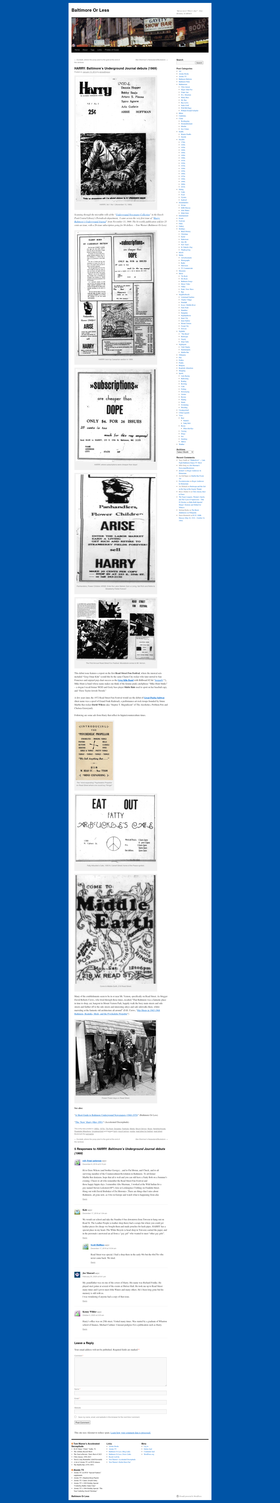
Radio (183, 263)
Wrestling (184, 407)
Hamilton (184, 310)
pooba (132, 1131)
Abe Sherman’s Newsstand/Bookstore (151, 59)
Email (77, 1398)
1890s (183, 155)
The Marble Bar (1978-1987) (84, 1464)
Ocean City (185, 326)
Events (181, 218)
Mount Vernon (141, 1128)
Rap (182, 292)
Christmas (184, 234)
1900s (183, 158)
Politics (181, 360)
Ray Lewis (184, 102)
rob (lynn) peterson (92, 1160)
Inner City (184, 318)
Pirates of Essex (112, 49)
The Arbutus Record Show (83, 1451)
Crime (181, 118)
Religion (182, 365)
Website (77, 1407)
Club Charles (185, 347)
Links (99, 49)
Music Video (185, 284)
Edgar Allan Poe (186, 89)
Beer (182, 418)
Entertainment (183, 215)
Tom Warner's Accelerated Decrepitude (122, 1459)
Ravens (183, 397)
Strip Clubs (185, 342)
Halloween (184, 239)
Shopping (182, 370)
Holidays (182, 229)
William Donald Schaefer (189, 110)
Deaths (181, 131)
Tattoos (183, 441)
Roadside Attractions (82, 1131)
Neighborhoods (159, 1128)
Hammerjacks (185, 349)
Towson (184, 328)
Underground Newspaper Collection (133, 214)
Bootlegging (185, 121)
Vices (181, 415)
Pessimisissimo (184, 481)
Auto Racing (185, 376)
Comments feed (149, 1451)
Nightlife (182, 331)
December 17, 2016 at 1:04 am (95, 1213)
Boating (183, 381)
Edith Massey (185, 208)
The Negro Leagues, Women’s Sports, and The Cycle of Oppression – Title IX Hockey (192, 499)
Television (184, 265)
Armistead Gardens (187, 297)
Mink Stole (185, 213)
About (85, 49)
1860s (183, 150)
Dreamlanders (183, 202)
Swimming (185, 405)
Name (77, 1389)
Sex (182, 436)
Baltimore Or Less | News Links (120, 1454)
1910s (183, 160)
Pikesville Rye (188, 428)
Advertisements (186, 257)
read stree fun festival (144, 1131)
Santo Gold (185, 105)
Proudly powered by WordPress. (190, 1496)
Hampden (184, 313)
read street (158, 1131)
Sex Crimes (185, 129)
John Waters (185, 210)
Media (132, 1128)
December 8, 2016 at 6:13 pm (94, 1164)
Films (181, 223)
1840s (183, 144)
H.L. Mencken (186, 95)
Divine (183, 205)
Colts (183, 386)
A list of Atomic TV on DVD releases (87, 1462)
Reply (85, 1199)
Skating (183, 399)
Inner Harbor (185, 320)
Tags (92, 49)
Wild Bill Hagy (186, 108)
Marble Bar (185, 352)
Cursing (184, 431)
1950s (183, 171)
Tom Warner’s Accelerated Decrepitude (85, 1445)
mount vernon (123, 1131)
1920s (183, 163)
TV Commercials (187, 268)
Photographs (185, 260)
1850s (183, 147)
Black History (186, 231)
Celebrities (182, 116)
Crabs (183, 192)
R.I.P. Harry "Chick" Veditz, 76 (85, 1449)
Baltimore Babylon (185, 79)
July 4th (184, 242)
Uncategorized (97, 1131)
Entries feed (148, 1449)
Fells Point (184, 307)
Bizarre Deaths (186, 134)
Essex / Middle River (188, 305)
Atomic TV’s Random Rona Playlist (86, 1478)
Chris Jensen (185, 87)
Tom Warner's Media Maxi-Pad (119, 1462)
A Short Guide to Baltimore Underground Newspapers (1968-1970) (106, 1115)
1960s (96, 1128)
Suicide (183, 137)
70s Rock (109, 1128)
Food (183, 194)
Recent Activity (114, 1457)
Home (77, 49)
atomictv (182, 470)
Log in (146, 1446)
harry (115, 1131)
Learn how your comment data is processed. (131, 1432)
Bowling (184, 384)
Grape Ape (185, 92)
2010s (183, 187)
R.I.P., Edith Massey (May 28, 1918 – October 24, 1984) (192, 518)
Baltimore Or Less (90, 10)
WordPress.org (149, 1454)
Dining (181, 189)
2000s (183, 184)
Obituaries (182, 355)
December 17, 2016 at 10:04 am (103, 1248)
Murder (183, 126)
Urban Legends (184, 412)
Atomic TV (183, 76)
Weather (181, 444)
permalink (90, 1134)
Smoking (184, 439)
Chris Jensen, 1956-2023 (82, 1457)
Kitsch (181, 252)
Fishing (183, 389)
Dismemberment (186, 123)
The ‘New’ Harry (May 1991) (89, 1122)
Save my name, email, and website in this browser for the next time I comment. (109, 1417)
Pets (180, 357)
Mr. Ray (184, 100)
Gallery (181, 226)
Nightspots (182, 344)
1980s (183, 179)
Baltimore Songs (186, 281)
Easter (183, 236)
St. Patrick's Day (186, 247)
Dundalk (184, 302)
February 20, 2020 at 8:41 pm (94, 1276)
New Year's (185, 244)
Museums (182, 271)
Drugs (183, 433)
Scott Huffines (97, 1244)
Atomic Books (184, 74)
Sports (181, 373)
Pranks (181, 363)
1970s (102, 1128)
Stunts (183, 402)
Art (180, 71)
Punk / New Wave (187, 289)
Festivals (125, 1128)
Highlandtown (186, 315)
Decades (117, 1128)
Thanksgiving (185, 250)
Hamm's (186, 420)
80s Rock (184, 278)
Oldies (183, 286)
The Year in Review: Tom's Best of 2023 (88, 1454)
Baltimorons (183, 84)
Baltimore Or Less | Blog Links (119, 1451)
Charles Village (186, 299)
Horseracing (185, 391)
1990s (183, 181)
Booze (183, 426)
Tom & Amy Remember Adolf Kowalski (88, 1459)
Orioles (183, 394)
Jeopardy (159, 680)
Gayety (183, 339)
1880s (183, 152)
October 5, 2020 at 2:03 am (93, 1315)
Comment (78, 1355)
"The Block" (185, 334)
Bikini (181, 113)
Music (150, 1128)
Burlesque (184, 336)
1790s (183, 142)
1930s (183, 165)
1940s (183, 168)
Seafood (184, 200)
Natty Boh (186, 423)
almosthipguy (104, 72)
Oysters (183, 197)
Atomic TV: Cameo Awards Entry (85, 1480)
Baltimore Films (184, 81)
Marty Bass (185, 97)
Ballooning (185, 378)
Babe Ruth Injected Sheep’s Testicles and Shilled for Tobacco (190, 504)
